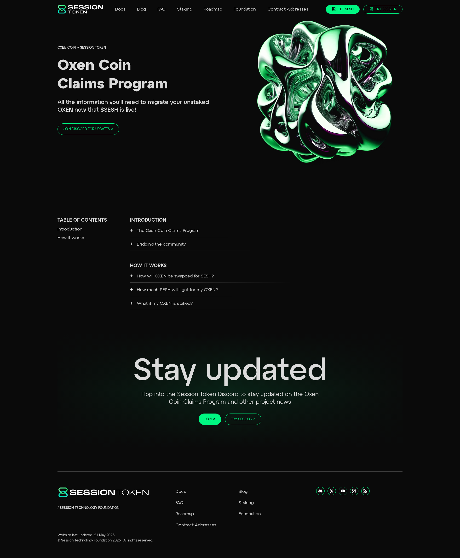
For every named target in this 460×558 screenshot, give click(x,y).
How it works (71, 238)
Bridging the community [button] (161, 244)
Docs (120, 9)
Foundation (245, 9)
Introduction (70, 229)
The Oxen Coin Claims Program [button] (168, 231)
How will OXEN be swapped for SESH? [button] (175, 276)
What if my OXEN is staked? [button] (165, 303)
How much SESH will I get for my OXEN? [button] (177, 290)
